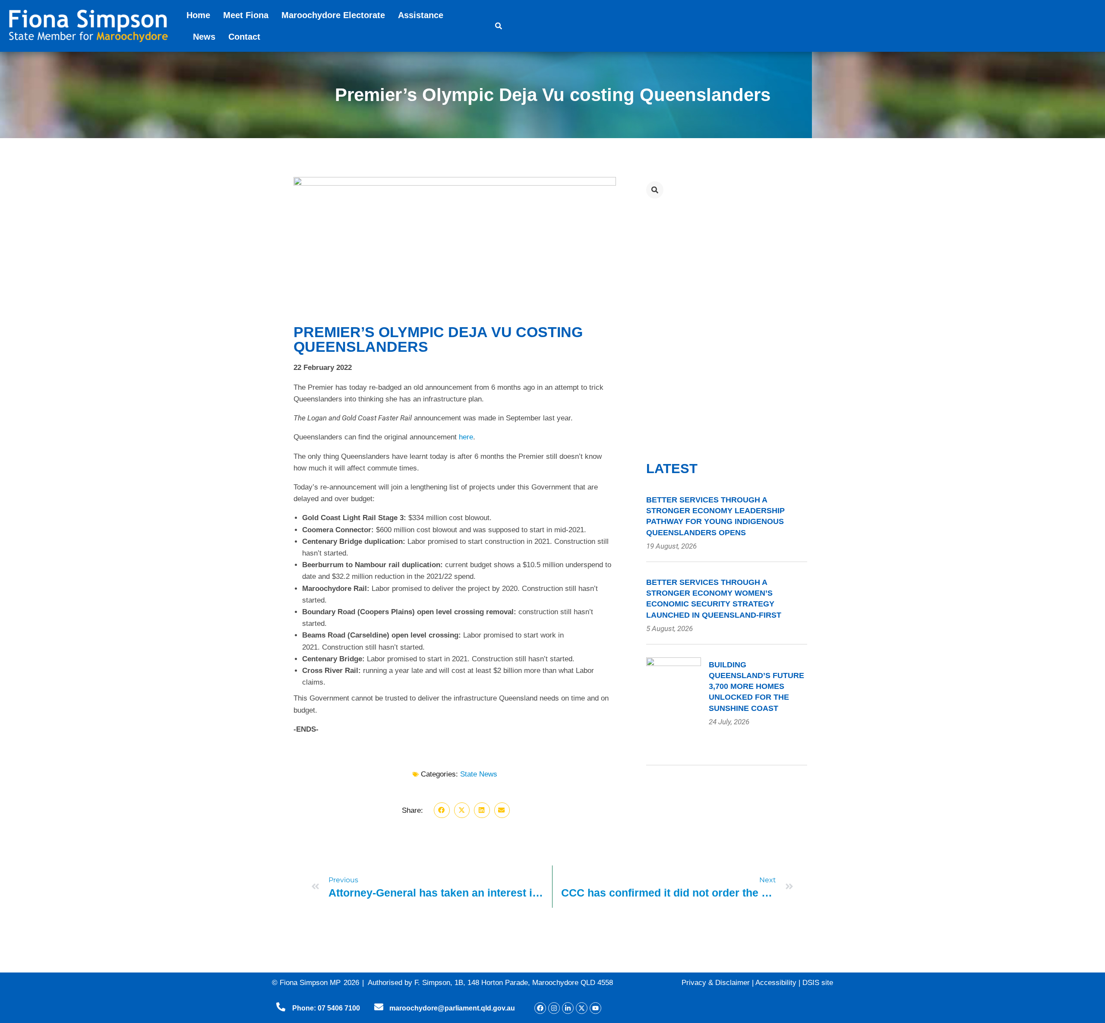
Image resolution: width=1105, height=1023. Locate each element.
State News (478, 774)
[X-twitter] (581, 1008)
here (466, 437)
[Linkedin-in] (568, 1008)
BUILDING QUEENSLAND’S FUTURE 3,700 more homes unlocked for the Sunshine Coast (756, 686)
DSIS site (817, 983)
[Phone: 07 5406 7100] (280, 1006)
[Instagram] (554, 1008)
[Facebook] (540, 1008)
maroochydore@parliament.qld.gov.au (452, 1008)
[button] (441, 810)
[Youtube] (595, 1008)
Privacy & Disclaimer (716, 983)
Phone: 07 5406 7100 (326, 1008)
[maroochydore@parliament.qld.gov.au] (378, 1006)
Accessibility (775, 983)
